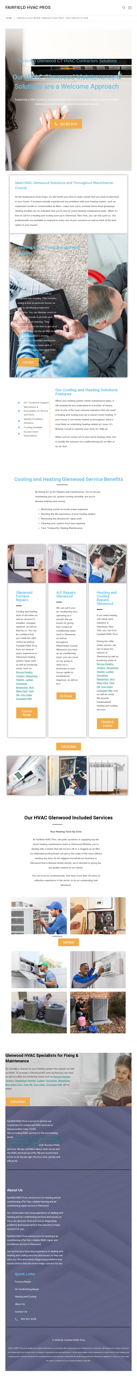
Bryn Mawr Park (13, 1084)
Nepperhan (22, 687)
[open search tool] (123, 7)
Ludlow (29, 679)
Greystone (21, 683)
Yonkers (20, 676)
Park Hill (28, 1084)
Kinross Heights (24, 672)
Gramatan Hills (24, 698)
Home (9, 18)
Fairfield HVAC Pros (28, 7)
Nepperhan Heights (25, 1080)
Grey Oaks (26, 695)
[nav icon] (130, 7)
